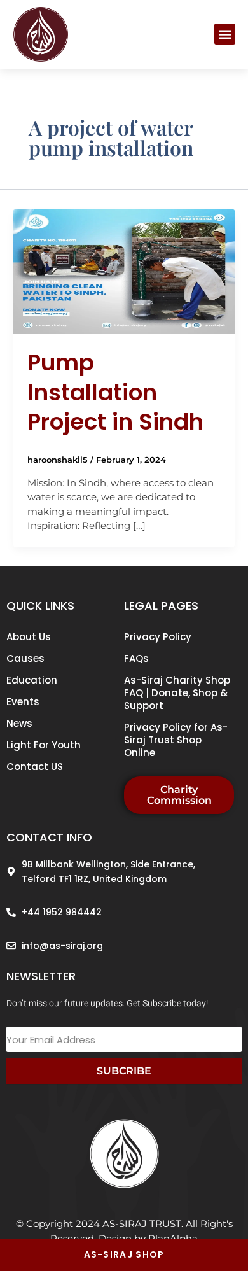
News (19, 723)
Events (22, 701)
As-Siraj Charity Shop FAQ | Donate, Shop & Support (177, 692)
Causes (25, 658)
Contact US (34, 766)
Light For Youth (43, 745)
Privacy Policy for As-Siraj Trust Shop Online (176, 739)
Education (31, 680)
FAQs (136, 658)
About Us (28, 636)
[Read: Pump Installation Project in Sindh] (124, 270)
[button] (224, 34)
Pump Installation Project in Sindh (115, 392)
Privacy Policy (157, 636)
